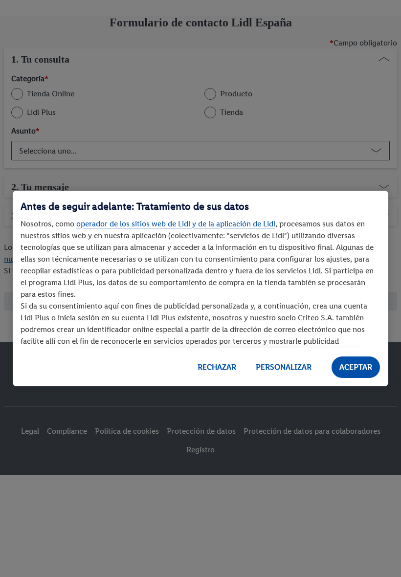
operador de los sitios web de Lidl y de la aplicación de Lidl (175, 223)
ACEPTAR (355, 367)
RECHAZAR (217, 367)
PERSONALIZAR (284, 367)
